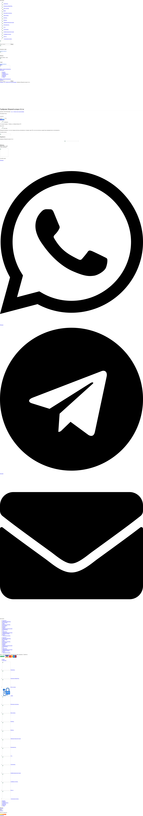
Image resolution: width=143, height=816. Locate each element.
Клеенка (4, 626)
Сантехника (4, 631)
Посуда (3, 634)
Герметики (4, 620)
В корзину (2, 119)
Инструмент (4, 625)
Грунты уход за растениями (11, 82)
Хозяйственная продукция (7, 632)
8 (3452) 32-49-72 (3, 51)
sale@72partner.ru (3, 64)
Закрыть (1, 808)
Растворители (5, 629)
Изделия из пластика (6, 624)
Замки (3, 623)
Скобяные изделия (6, 633)
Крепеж (4, 627)
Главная (1, 82)
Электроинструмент (6, 635)
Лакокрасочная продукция (7, 628)
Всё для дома (4, 622)
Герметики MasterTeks (6, 621)
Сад (4, 82)
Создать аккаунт (3, 814)
